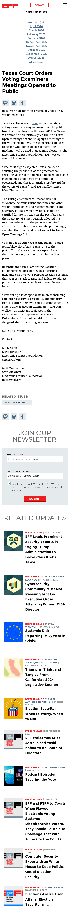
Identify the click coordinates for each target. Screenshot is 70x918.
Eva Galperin (33, 580)
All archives (36, 62)
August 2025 (36, 57)
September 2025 (36, 53)
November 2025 (36, 45)
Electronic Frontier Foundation (11, 6)
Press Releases (36, 12)
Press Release (34, 532)
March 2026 (36, 30)
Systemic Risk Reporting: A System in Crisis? (45, 636)
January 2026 (36, 38)
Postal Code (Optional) (19, 471)
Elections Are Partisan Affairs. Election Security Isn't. (44, 899)
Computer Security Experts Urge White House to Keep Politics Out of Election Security (44, 866)
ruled (35, 123)
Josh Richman (56, 767)
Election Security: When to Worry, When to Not (44, 713)
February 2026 (36, 34)
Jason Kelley (56, 576)
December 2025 (36, 42)
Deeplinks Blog (34, 576)
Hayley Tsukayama (46, 662)
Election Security (17, 402)
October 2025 (36, 49)
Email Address (15, 454)
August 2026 (36, 22)
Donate (39, 5)
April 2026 (36, 26)
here (29, 330)
